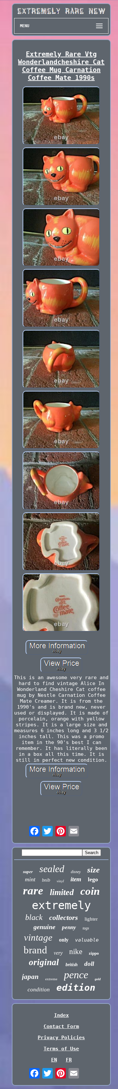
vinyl (60, 881)
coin (90, 891)
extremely (61, 905)
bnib (46, 880)
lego (93, 879)
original (44, 962)
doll (89, 963)
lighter (91, 919)
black (34, 917)
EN (54, 1060)
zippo (94, 953)
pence (76, 975)
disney (76, 871)
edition (75, 987)
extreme (51, 979)
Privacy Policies (61, 1038)
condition (39, 989)
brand (35, 950)
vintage (38, 937)
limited (62, 892)
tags (86, 928)
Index (61, 1015)
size (93, 869)
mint (30, 879)
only (64, 940)
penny (69, 927)
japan (30, 977)
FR (69, 1060)
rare (33, 890)
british (72, 964)
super (28, 871)
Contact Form (61, 1026)
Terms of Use (61, 1049)
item (75, 879)
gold (98, 979)
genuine (44, 926)
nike (75, 951)
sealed (51, 868)
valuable (87, 940)
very (58, 953)
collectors (63, 917)
